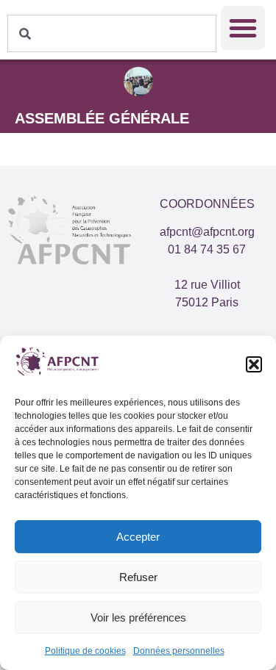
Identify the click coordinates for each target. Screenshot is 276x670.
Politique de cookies (85, 651)
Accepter (138, 536)
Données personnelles (178, 651)
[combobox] (111, 33)
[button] (254, 364)
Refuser (138, 577)
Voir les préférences (138, 617)
